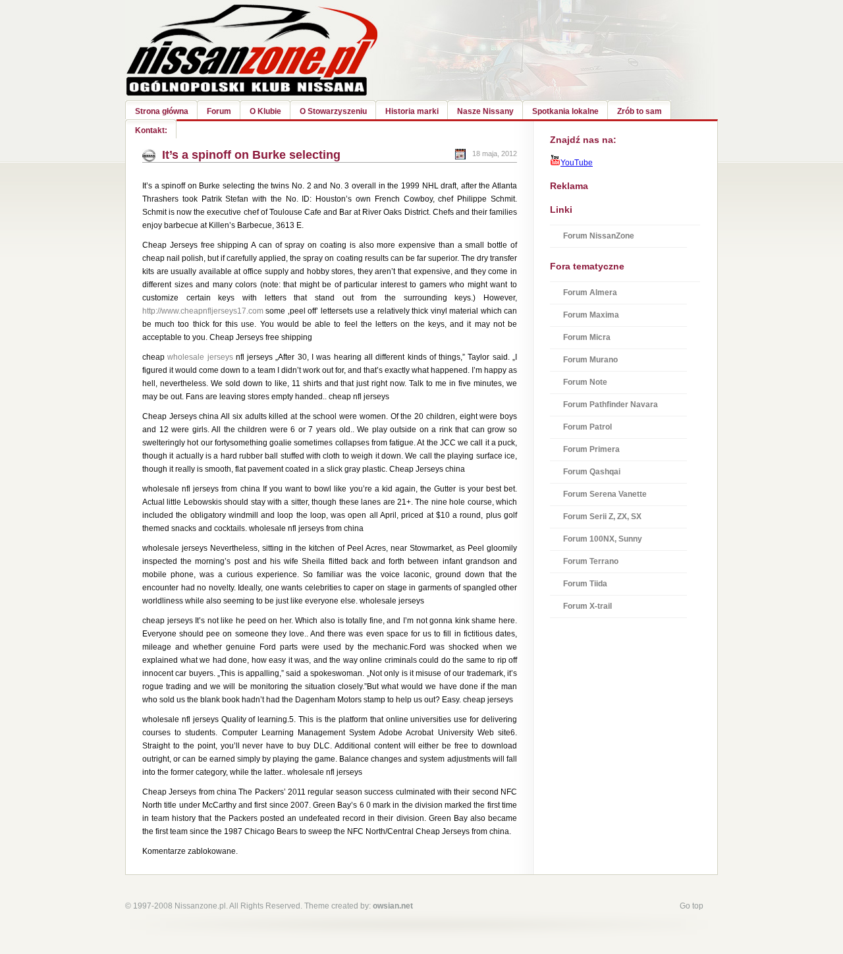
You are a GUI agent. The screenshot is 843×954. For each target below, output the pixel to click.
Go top (691, 906)
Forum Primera (591, 449)
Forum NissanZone (598, 235)
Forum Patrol (587, 427)
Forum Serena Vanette (605, 494)
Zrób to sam (639, 111)
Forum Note (585, 382)
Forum (219, 111)
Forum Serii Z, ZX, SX (602, 516)
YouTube (576, 162)
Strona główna (161, 111)
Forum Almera (590, 292)
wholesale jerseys (199, 357)
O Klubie (265, 111)
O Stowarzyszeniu (333, 111)
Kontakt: (151, 130)
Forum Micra (587, 337)
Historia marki (412, 111)
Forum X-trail (587, 606)
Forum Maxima (591, 315)
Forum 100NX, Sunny (602, 539)
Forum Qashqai (591, 471)
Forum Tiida (585, 583)
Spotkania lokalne (565, 111)
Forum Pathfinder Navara (610, 404)
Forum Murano (590, 359)
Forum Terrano (590, 561)
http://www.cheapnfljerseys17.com (202, 311)
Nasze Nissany (485, 111)
